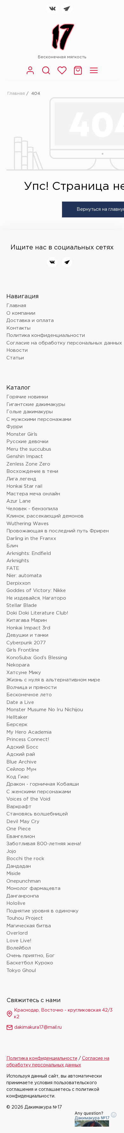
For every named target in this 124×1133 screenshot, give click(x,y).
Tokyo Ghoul (21, 971)
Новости (17, 350)
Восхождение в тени (32, 471)
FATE (12, 568)
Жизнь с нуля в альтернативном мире (53, 680)
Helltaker (17, 717)
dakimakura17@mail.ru (38, 1027)
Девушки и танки (27, 635)
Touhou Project (24, 918)
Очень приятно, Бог (30, 956)
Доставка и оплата (30, 321)
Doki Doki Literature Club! (37, 613)
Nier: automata (24, 576)
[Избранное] (62, 74)
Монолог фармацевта (33, 888)
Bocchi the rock (25, 859)
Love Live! (18, 941)
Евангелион (20, 836)
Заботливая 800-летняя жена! (43, 844)
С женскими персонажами (38, 792)
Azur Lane (18, 501)
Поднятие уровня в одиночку (42, 911)
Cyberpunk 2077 (26, 643)
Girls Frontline (22, 650)
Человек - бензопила (32, 509)
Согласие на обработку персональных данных (64, 343)
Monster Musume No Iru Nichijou (44, 710)
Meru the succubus (28, 449)
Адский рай (20, 754)
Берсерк (16, 725)
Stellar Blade (21, 605)
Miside (13, 874)
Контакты (18, 328)
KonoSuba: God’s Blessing (36, 658)
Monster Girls (21, 434)
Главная (16, 93)
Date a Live (20, 702)
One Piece (18, 829)
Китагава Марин (26, 620)
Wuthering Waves (27, 524)
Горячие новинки (27, 397)
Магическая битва (28, 926)
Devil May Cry (22, 822)
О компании (20, 313)
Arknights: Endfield (28, 553)
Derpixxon (18, 583)
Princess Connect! (27, 739)
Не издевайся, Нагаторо (36, 598)
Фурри (14, 427)
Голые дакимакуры (29, 412)
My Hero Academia (29, 732)
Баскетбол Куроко (29, 963)
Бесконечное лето (29, 695)
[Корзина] (78, 74)
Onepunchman (23, 881)
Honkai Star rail (24, 486)
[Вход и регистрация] (30, 74)
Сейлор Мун (21, 769)
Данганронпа (22, 896)
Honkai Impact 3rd (28, 628)
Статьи (15, 358)
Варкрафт (18, 807)
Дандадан (18, 866)
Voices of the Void (28, 799)
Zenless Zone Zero (28, 464)
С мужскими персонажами (38, 419)
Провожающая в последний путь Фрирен (57, 531)
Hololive (15, 903)
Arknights (17, 561)
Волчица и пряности (31, 688)
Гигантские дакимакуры (35, 404)
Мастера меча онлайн (33, 494)
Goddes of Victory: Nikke (36, 591)
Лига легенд (21, 479)
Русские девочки (27, 442)
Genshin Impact (24, 456)
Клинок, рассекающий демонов (45, 516)
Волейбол (18, 948)
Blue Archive (21, 762)
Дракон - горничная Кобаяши (42, 784)
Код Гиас (17, 777)
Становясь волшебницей (37, 814)
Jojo (11, 851)
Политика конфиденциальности (45, 335)
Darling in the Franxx (31, 539)
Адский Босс (22, 747)
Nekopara (18, 665)
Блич (12, 546)
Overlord (17, 933)
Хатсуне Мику (23, 673)
